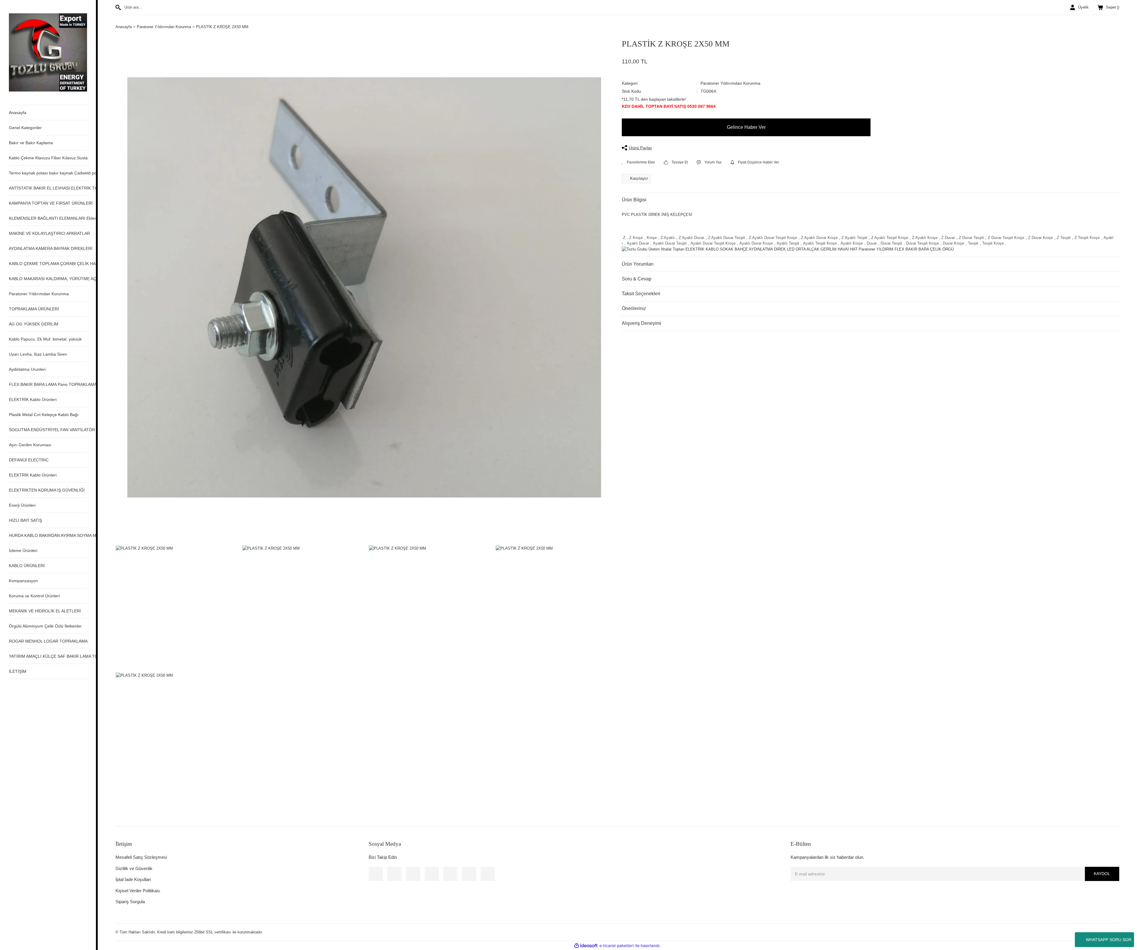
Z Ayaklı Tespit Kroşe (889, 237)
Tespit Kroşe (993, 243)
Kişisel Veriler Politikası (137, 890)
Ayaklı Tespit (788, 243)
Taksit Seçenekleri (641, 293)
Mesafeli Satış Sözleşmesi (141, 857)
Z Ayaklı (668, 237)
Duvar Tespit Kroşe (922, 243)
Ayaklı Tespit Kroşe (820, 243)
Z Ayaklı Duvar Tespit (726, 237)
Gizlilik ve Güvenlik (133, 868)
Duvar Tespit (891, 243)
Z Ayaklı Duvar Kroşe (819, 237)
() (1112, 7)
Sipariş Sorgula (130, 901)
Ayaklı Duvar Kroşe (756, 243)
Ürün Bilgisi (634, 199)
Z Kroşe (636, 237)
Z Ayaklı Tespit (854, 237)
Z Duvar (948, 237)
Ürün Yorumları (637, 264)
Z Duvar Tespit (971, 237)
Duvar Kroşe (953, 243)
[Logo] (48, 52)
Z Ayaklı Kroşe (924, 237)
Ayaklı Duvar (638, 243)
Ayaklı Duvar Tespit (670, 243)
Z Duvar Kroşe (1040, 237)
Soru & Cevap (636, 278)
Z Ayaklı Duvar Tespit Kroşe (773, 237)
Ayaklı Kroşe (852, 243)
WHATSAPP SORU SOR (1108, 939)
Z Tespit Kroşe (1087, 237)
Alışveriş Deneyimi (641, 323)
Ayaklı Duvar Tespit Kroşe (712, 243)
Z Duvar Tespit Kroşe (1006, 237)
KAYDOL (1102, 873)
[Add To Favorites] (638, 162)
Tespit (973, 243)
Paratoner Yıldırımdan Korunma (730, 83)
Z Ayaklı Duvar (691, 237)
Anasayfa (17, 112)
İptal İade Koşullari (133, 879)
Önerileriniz (634, 308)
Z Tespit (1064, 237)
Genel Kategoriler (25, 127)
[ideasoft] (586, 946)
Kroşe (652, 237)
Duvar (872, 243)
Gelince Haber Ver (746, 127)
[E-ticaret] (616, 946)
